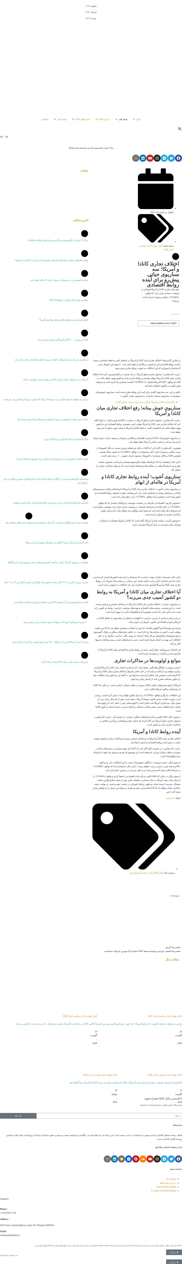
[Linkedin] (142, 158)
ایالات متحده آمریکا (144, 873)
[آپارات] (135, 158)
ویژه (132, 873)
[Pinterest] (135, 1159)
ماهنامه (45, 119)
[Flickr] (128, 1159)
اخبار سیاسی (145, 246)
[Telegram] (164, 158)
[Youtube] (150, 158)
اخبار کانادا (168, 249)
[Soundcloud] (142, 1159)
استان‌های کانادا (82, 119)
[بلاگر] (121, 1159)
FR (6, 137)
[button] (179, 128)
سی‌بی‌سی (170, 798)
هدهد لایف (62, 119)
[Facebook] (178, 158)
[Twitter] (171, 158)
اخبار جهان (158, 246)
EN (1, 137)
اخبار (138, 119)
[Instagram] (157, 158)
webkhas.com (13, 1255)
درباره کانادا (104, 119)
